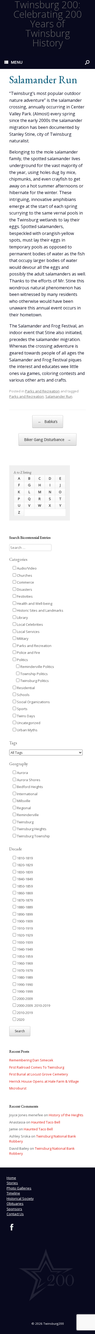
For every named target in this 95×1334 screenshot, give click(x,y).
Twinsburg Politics (34, 680)
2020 (20, 1019)
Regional (23, 808)
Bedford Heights (29, 786)
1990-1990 (24, 984)
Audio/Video (26, 568)
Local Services (28, 631)
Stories (12, 1182)
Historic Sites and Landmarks (39, 610)
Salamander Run (58, 396)
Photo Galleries (19, 1188)
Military (22, 638)
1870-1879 (24, 900)
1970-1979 (24, 970)
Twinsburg (25, 822)
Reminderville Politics (37, 666)
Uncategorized (28, 722)
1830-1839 (24, 872)
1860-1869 (24, 893)
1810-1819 (24, 858)
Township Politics (34, 673)
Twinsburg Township (33, 836)
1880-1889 (24, 907)
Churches (24, 575)
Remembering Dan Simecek (31, 1060)
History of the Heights (66, 1115)
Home (11, 1177)
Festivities (24, 596)
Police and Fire (28, 652)
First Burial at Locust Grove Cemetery (38, 1074)
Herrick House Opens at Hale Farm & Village (44, 1081)
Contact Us (15, 1213)
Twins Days (25, 716)
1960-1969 (24, 963)
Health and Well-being (34, 603)
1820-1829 (24, 865)
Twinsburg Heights (31, 828)
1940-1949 (24, 949)
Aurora (22, 772)
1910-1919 (24, 928)
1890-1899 (24, 914)
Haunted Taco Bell (45, 1122)
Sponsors (14, 1208)
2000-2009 (24, 998)
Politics (22, 659)
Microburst (17, 1088)
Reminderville (27, 814)
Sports (21, 708)
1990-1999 (24, 991)
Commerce (25, 582)
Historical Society (20, 1198)
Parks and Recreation (42, 391)
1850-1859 (24, 886)
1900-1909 (24, 921)
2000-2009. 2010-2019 (33, 1005)
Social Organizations (33, 701)
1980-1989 (24, 977)
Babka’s (48, 421)
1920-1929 (24, 935)
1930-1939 (24, 942)
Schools (23, 694)
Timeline (13, 1193)
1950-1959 (24, 956)
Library (22, 617)
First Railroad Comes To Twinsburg (36, 1067)
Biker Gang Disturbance (47, 439)
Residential (25, 687)
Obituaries (15, 1203)
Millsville (23, 800)
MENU (16, 62)
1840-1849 (24, 879)
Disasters (24, 589)
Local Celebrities (29, 624)
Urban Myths (26, 730)
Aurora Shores (28, 779)
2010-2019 (24, 1012)
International (26, 793)
